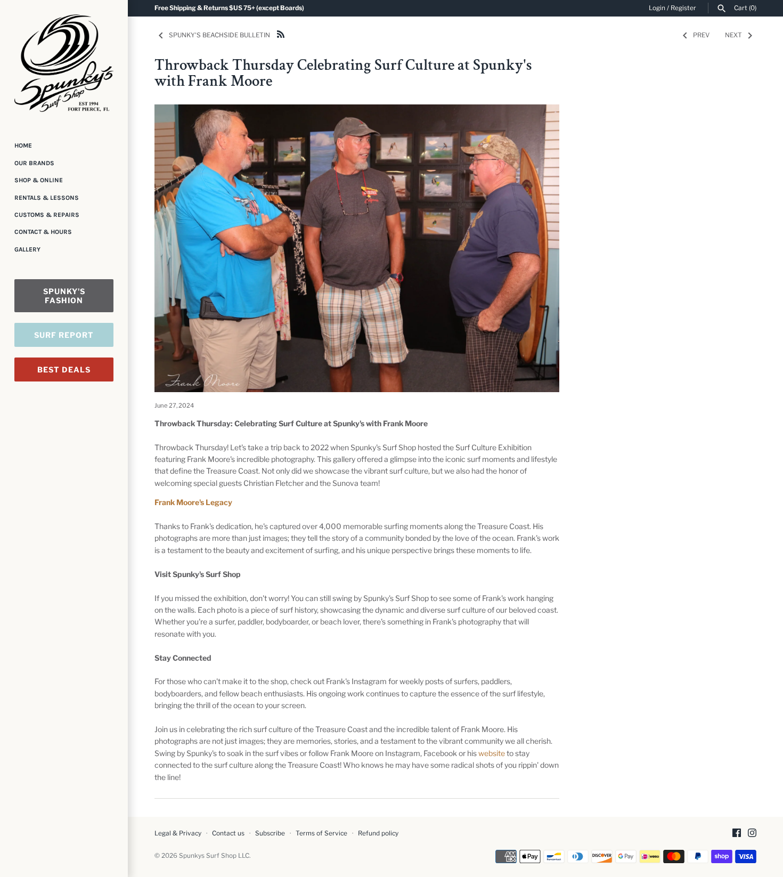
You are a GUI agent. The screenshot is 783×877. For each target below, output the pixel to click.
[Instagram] (752, 834)
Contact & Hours (43, 232)
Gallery (27, 249)
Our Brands (34, 163)
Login (657, 8)
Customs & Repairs (46, 214)
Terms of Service (321, 833)
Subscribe (270, 833)
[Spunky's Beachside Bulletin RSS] (280, 33)
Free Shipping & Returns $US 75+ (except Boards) (229, 8)
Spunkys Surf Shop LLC (214, 855)
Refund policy (378, 833)
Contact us (228, 833)
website (491, 753)
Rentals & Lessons (46, 197)
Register (683, 8)
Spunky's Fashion (64, 296)
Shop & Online (38, 180)
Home (23, 145)
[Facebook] (736, 834)
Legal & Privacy (177, 833)
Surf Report (64, 334)
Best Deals (64, 369)
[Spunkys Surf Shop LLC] (64, 63)
